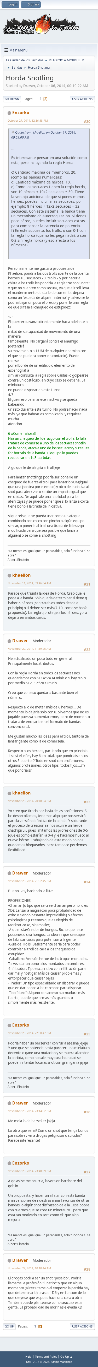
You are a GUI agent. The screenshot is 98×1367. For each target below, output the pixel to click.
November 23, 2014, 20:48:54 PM (29, 801)
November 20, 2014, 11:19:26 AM (29, 648)
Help (28, 1356)
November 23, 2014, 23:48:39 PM (29, 1171)
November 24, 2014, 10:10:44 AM (29, 1268)
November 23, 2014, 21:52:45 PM (29, 881)
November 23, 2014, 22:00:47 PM (29, 1033)
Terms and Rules (46, 1356)
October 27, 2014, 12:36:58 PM (28, 120)
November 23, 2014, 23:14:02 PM (29, 1111)
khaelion (21, 575)
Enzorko (20, 112)
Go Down (12, 99)
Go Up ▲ (66, 1356)
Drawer (20, 640)
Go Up (9, 1326)
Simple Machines (61, 1361)
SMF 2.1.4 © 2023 (37, 1361)
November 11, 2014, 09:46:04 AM (29, 583)
